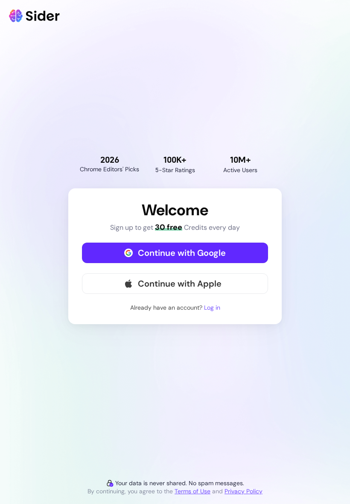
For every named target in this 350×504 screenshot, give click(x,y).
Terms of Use (192, 491)
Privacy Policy (243, 491)
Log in (212, 307)
